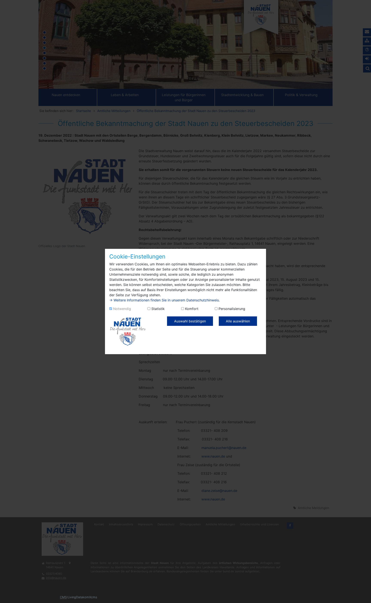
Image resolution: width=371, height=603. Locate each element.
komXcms (90, 597)
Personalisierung (232, 309)
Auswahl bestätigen (190, 321)
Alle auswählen (238, 321)
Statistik (158, 309)
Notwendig (122, 309)
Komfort (191, 309)
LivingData (75, 597)
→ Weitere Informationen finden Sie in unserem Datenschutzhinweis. (164, 300)
